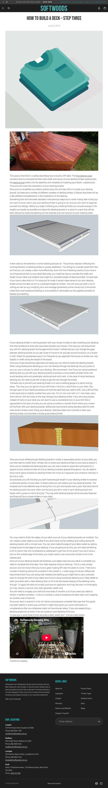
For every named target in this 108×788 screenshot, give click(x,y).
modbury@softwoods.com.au (16, 747)
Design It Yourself (61, 713)
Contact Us (100, 2)
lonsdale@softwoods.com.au (16, 760)
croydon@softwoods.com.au (16, 734)
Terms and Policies (54, 783)
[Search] (9, 8)
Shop (83, 703)
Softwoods (15, 783)
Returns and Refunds (63, 708)
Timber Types (86, 694)
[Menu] (3, 8)
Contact (58, 699)
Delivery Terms (86, 699)
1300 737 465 (15, 773)
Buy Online (78, 2)
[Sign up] (99, 721)
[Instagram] (7, 2)
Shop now (47, 2)
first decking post (84, 176)
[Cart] (105, 8)
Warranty (58, 703)
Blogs (83, 708)
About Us (89, 2)
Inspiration (66, 2)
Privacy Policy (86, 689)
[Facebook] (3, 2)
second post (18, 182)
